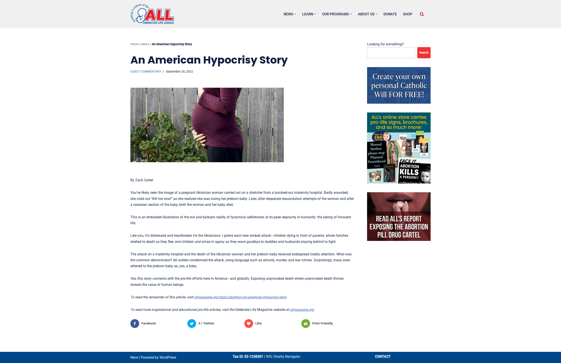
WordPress (168, 357)
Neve (134, 357)
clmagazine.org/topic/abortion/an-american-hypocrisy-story (240, 297)
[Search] (422, 14)
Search (423, 52)
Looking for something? (385, 44)
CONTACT (383, 356)
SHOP (407, 14)
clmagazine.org (302, 310)
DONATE (390, 14)
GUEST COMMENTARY (145, 71)
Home (134, 44)
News (145, 44)
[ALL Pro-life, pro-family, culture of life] (152, 14)
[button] (295, 14)
